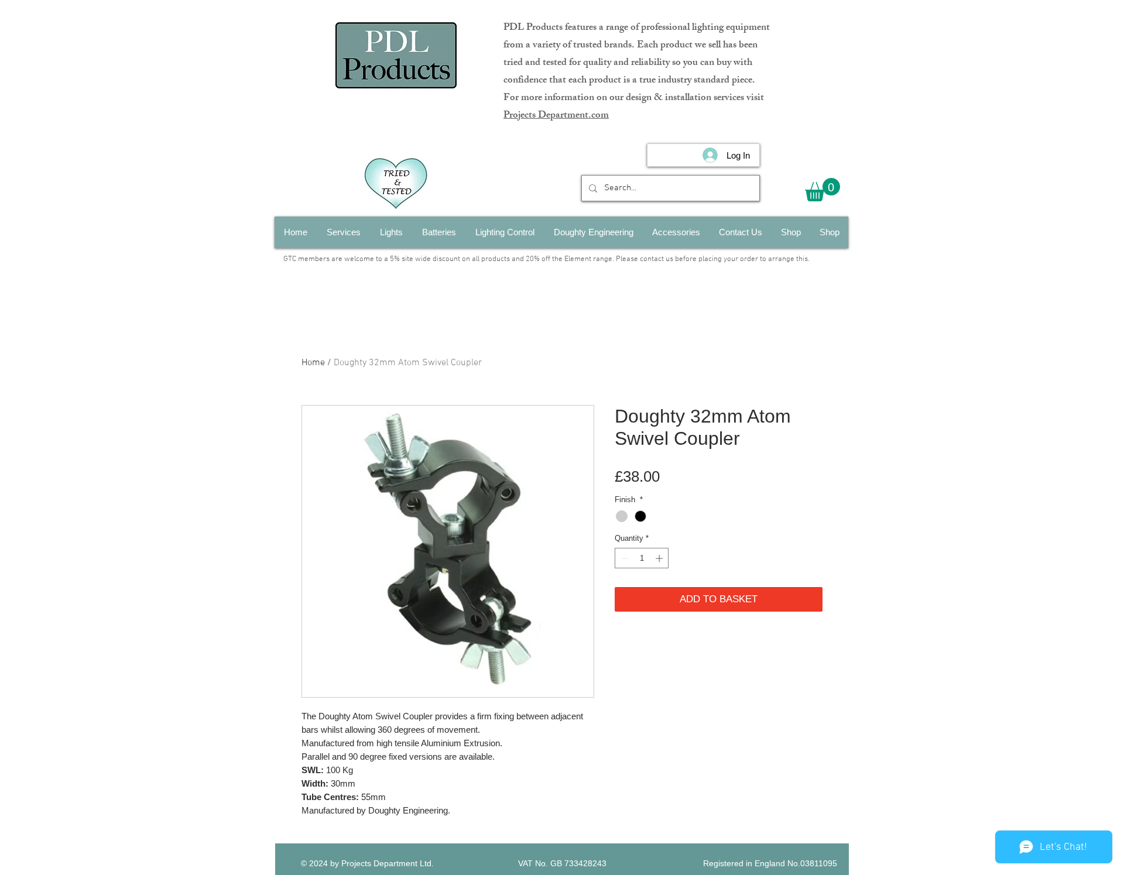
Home (313, 363)
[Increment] (660, 558)
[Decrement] (623, 558)
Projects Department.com (556, 116)
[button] (822, 189)
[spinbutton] (641, 558)
